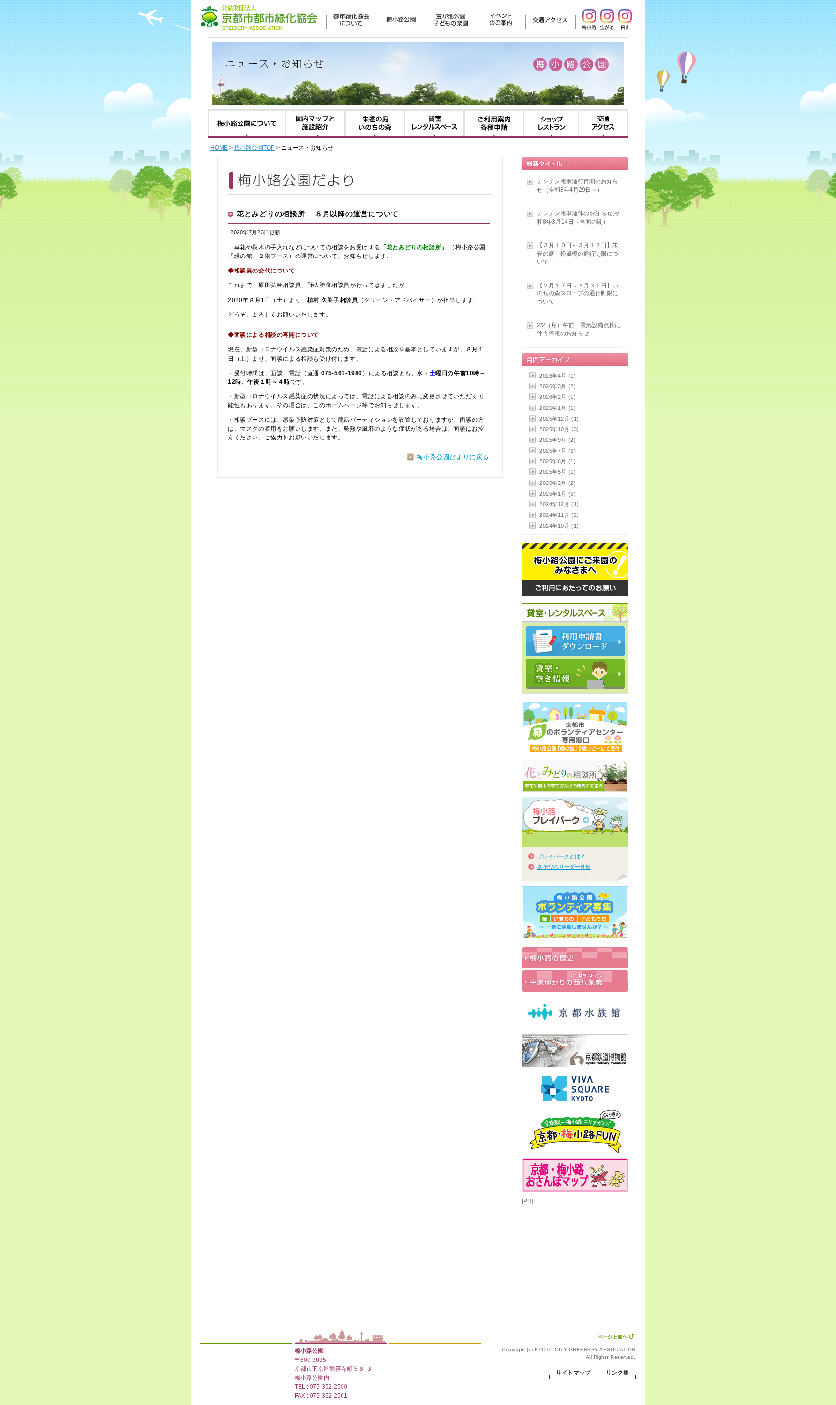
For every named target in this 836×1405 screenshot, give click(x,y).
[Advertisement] (570, 1254)
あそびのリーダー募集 (564, 867)
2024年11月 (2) (559, 515)
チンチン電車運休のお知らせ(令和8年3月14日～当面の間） (578, 217)
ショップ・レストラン (551, 123)
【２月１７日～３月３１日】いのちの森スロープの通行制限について (577, 293)
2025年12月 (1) (559, 419)
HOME (219, 147)
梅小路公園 (309, 1350)
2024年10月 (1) (559, 526)
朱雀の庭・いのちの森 (375, 123)
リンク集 (617, 1372)
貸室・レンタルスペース (434, 123)
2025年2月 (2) (557, 483)
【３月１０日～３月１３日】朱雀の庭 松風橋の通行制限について (577, 253)
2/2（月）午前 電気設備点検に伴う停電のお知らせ (579, 329)
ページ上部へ (616, 1336)
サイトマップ (573, 1372)
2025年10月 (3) (559, 429)
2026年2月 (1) (557, 397)
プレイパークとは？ (561, 856)
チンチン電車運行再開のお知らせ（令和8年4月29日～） (577, 185)
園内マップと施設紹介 (315, 123)
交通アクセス (603, 123)
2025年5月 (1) (557, 472)
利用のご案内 (494, 123)
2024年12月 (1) (559, 504)
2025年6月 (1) (557, 461)
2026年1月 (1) (557, 408)
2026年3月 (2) (557, 386)
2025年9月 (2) (557, 440)
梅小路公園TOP (254, 147)
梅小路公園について (247, 123)
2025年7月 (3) (557, 450)
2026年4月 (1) (557, 375)
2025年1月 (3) (557, 494)
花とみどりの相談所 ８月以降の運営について (318, 214)
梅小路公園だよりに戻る (453, 457)
